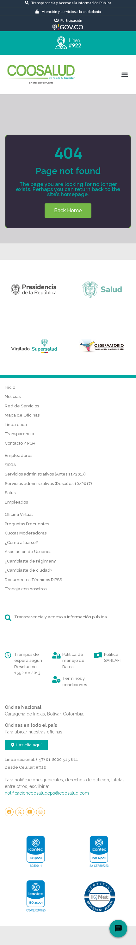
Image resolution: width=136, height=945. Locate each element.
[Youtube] (30, 812)
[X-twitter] (19, 812)
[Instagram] (40, 812)
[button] (124, 74)
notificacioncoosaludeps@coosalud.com (47, 793)
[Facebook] (9, 812)
